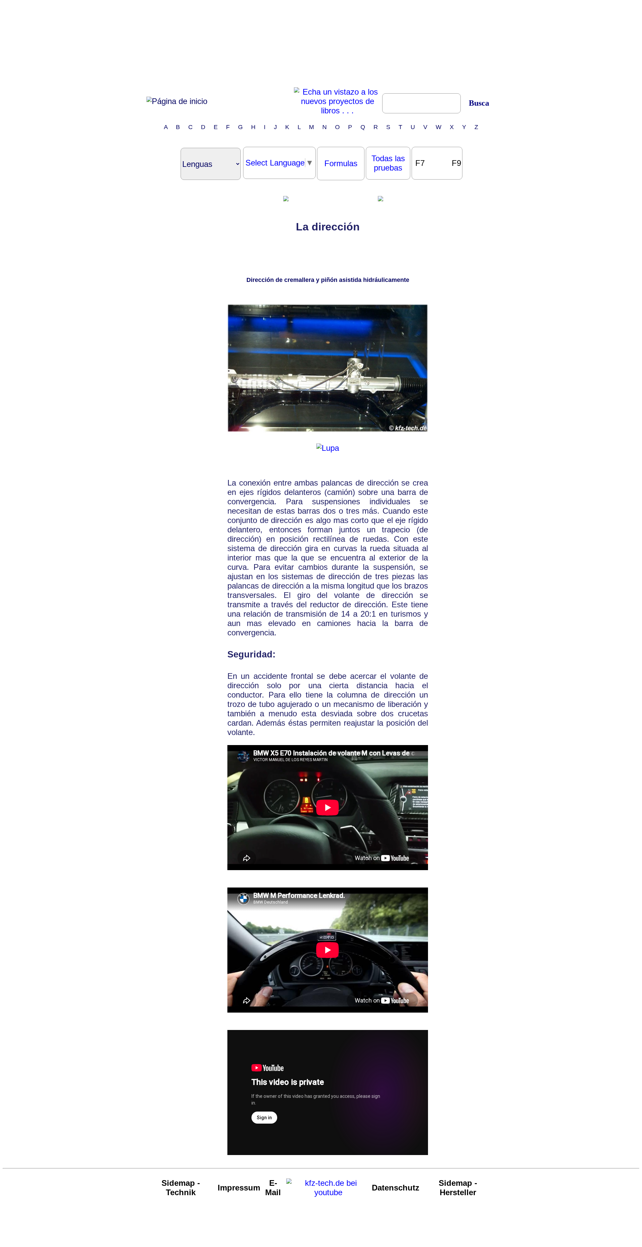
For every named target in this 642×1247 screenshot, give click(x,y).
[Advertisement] (321, 44)
